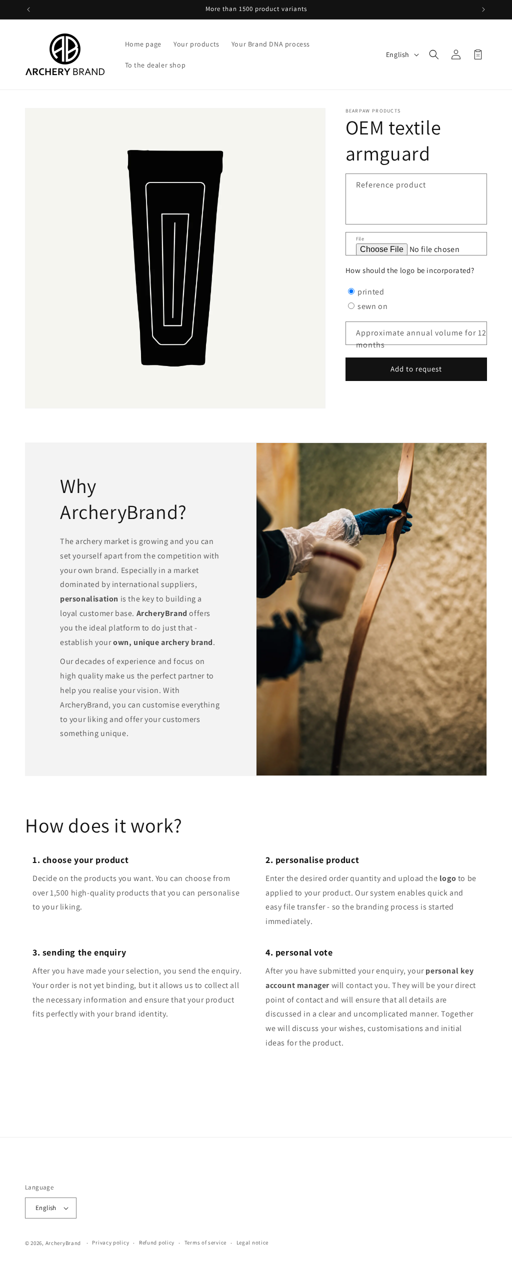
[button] (434, 55)
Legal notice (252, 1242)
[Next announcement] (483, 9)
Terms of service (205, 1242)
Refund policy (156, 1242)
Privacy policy (110, 1242)
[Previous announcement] (29, 9)
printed (371, 291)
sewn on (373, 306)
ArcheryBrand (63, 1243)
